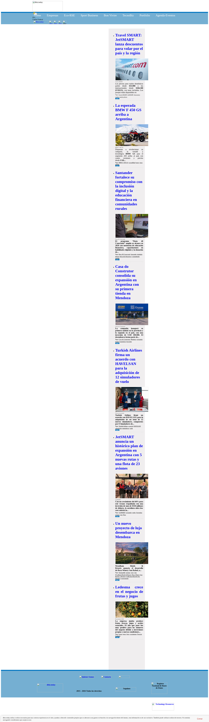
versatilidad (132, 162)
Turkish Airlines (123, 426)
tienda (117, 341)
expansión (139, 339)
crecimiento (133, 634)
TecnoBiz (128, 15)
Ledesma (117, 636)
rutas (140, 162)
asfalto (117, 164)
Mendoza (133, 339)
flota (124, 515)
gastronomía (124, 578)
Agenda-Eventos (165, 15)
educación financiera (125, 256)
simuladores (125, 428)
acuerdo (130, 426)
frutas (120, 634)
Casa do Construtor (124, 339)
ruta (121, 515)
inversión (129, 341)
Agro (127, 634)
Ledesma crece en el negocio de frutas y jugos (129, 591)
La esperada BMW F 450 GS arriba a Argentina (128, 112)
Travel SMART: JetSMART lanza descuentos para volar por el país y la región (129, 44)
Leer (117, 98)
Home (37, 15)
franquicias (122, 341)
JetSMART (130, 94)
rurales (117, 258)
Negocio (139, 634)
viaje (132, 572)
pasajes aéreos (123, 97)
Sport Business (89, 15)
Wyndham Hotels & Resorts (123, 575)
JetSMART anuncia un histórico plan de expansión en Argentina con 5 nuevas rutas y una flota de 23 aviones (129, 452)
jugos (124, 634)
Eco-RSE (69, 15)
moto (137, 162)
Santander (134, 254)
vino (135, 572)
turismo (128, 572)
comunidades (136, 256)
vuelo (131, 428)
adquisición (118, 428)
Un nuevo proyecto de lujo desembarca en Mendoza (128, 530)
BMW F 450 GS (123, 162)
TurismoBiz (122, 572)
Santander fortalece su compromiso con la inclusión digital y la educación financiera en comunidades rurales (128, 191)
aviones (117, 515)
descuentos (137, 94)
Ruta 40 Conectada (124, 254)
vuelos (117, 97)
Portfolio (145, 15)
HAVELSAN (137, 426)
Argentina (139, 512)
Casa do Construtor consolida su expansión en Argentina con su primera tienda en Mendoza (127, 282)
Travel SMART (123, 94)
